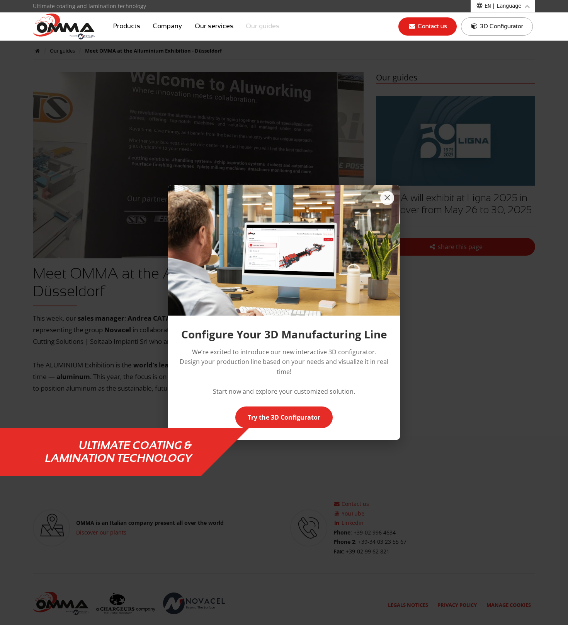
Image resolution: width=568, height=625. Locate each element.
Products (126, 26)
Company (167, 26)
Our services (214, 26)
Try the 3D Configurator (284, 417)
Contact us (431, 26)
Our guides (262, 26)
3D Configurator (500, 26)
